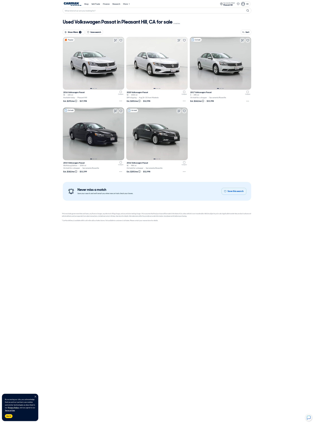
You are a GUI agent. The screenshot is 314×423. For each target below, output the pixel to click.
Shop (86, 4)
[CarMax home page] (72, 4)
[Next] (121, 63)
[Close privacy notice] (35, 396)
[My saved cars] (238, 3)
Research (116, 4)
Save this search (236, 191)
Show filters (74, 32)
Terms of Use (10, 410)
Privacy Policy (13, 408)
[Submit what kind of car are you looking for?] (247, 10)
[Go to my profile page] (245, 3)
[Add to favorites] (120, 40)
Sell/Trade (96, 4)
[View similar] (115, 40)
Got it (8, 416)
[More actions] (121, 101)
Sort (247, 32)
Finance (106, 4)
